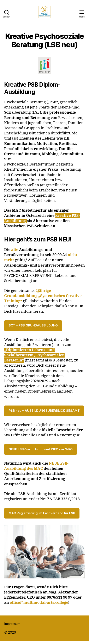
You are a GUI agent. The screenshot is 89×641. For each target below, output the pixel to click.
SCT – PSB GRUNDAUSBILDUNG (33, 325)
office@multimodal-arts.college (39, 602)
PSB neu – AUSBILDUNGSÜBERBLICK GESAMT (44, 411)
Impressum (12, 624)
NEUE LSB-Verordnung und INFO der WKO (41, 449)
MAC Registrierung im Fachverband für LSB (42, 513)
